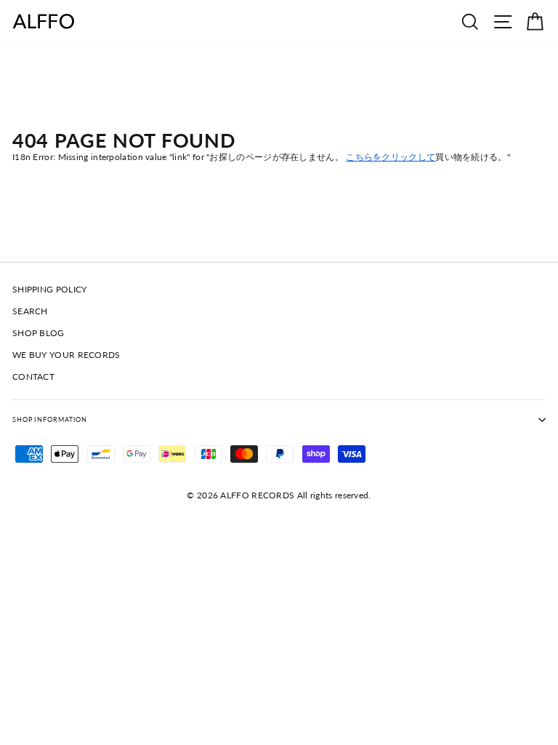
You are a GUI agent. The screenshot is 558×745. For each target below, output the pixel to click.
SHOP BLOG (38, 332)
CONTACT (33, 376)
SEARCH (30, 311)
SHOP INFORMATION (49, 419)
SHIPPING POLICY (49, 289)
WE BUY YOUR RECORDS (66, 354)
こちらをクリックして (390, 156)
